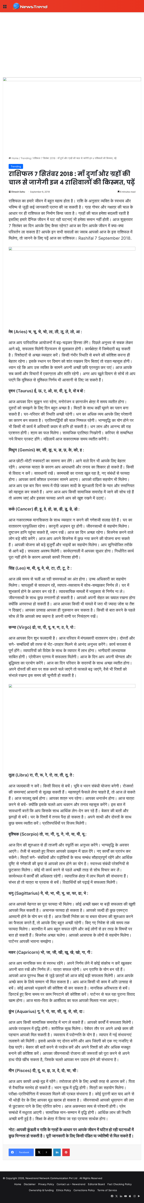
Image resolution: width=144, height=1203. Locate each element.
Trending (26, 158)
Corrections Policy (84, 1190)
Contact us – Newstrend (71, 1184)
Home (15, 158)
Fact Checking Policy (119, 1184)
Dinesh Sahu (18, 191)
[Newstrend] (30, 6)
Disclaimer (30, 1184)
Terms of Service (107, 1190)
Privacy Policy (46, 1184)
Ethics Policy (63, 1190)
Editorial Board (96, 1184)
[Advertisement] (72, 40)
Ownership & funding (41, 1190)
